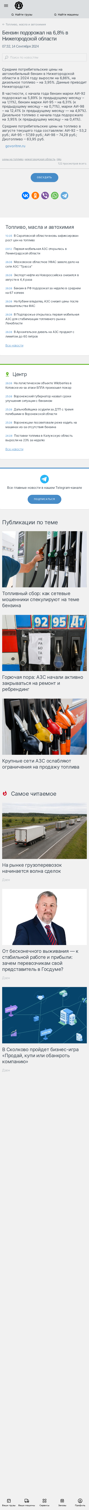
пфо (59, 159)
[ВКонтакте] (25, 195)
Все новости (14, 345)
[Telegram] (64, 195)
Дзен (6, 880)
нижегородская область (40, 159)
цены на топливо (13, 159)
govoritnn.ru (15, 146)
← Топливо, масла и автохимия (24, 24)
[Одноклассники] (35, 195)
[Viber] (45, 195)
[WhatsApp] (55, 195)
